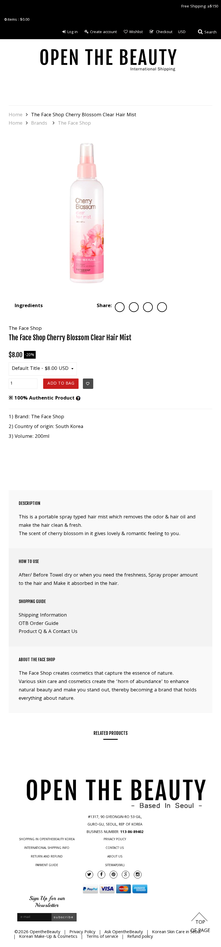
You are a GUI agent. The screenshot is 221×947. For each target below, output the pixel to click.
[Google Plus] (125, 874)
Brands (39, 124)
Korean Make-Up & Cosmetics (48, 937)
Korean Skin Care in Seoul (176, 932)
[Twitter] (89, 874)
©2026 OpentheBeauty (37, 932)
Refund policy (140, 937)
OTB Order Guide (38, 624)
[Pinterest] (113, 874)
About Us (114, 856)
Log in (72, 32)
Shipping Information (43, 615)
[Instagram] (138, 874)
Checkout (164, 32)
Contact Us (115, 848)
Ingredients (28, 306)
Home (15, 115)
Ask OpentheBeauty (123, 932)
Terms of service (102, 937)
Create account (103, 32)
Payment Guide (46, 865)
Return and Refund (47, 856)
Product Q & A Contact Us (48, 632)
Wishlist (136, 32)
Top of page (200, 927)
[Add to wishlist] (88, 384)
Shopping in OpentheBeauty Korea (47, 839)
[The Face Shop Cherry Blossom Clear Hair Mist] (89, 215)
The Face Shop (74, 124)
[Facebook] (101, 874)
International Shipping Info (46, 848)
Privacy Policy (115, 839)
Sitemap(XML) (114, 865)
